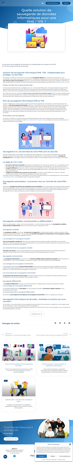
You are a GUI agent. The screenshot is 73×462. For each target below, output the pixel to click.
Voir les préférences (65, 456)
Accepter (41, 456)
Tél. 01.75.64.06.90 (14, 453)
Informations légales (61, 459)
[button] (70, 444)
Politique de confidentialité (51, 459)
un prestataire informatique (35, 120)
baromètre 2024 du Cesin (63, 82)
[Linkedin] (14, 456)
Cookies (43, 459)
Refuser (53, 456)
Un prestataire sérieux (9, 177)
